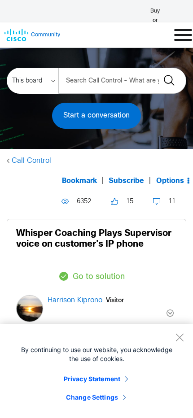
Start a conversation (96, 115)
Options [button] (170, 181)
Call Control (31, 160)
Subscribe (126, 181)
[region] (96, 371)
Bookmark (79, 181)
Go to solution (99, 277)
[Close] (179, 337)
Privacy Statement (92, 379)
